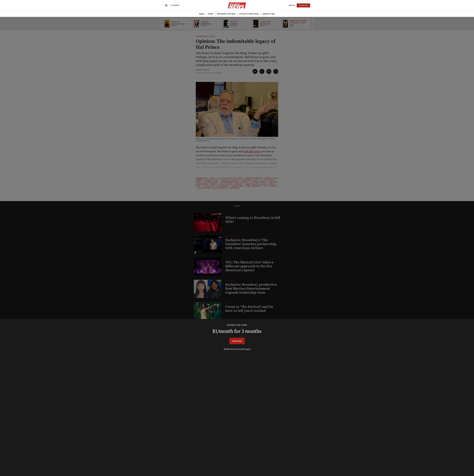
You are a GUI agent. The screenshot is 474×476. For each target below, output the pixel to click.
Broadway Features (226, 14)
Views (210, 14)
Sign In (292, 5)
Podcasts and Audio (249, 14)
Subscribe (303, 5)
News (201, 14)
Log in (247, 349)
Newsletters (269, 14)
